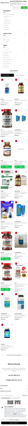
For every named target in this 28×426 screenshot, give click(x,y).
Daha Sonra (16, 7)
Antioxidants (7, 20)
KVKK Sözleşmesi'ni (6, 397)
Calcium (6, 27)
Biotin (6, 25)
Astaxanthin (7, 21)
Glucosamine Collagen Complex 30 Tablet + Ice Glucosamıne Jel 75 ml (7, 224)
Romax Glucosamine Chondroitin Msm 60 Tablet (7, 162)
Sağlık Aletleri (7, 16)
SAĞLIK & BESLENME (9, 14)
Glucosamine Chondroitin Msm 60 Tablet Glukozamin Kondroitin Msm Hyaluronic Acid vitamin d (7, 132)
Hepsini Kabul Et (14, 423)
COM (2, 160)
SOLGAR (16, 99)
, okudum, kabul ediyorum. (11, 397)
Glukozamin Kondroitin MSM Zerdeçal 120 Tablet (20, 162)
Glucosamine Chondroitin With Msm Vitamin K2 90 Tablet (21, 315)
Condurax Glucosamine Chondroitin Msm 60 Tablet (6, 315)
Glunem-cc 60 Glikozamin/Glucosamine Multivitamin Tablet (5, 193)
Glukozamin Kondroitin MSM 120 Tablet (21, 101)
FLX (1, 129)
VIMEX (2, 191)
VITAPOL (3, 344)
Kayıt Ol (25, 395)
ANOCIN (3, 221)
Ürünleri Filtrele (5, 75)
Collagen (6, 29)
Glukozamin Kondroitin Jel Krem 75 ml (21, 223)
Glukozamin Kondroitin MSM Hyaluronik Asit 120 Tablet (6, 254)
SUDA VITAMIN (18, 313)
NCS (16, 160)
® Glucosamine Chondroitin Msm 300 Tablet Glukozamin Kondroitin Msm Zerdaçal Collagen (21, 286)
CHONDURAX (18, 129)
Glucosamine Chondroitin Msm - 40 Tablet (7, 101)
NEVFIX (2, 252)
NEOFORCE (17, 191)
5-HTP (6, 18)
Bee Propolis (7, 23)
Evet (24, 7)
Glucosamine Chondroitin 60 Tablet (20, 254)
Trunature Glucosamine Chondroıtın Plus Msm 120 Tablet (7, 346)
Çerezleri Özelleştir (14, 419)
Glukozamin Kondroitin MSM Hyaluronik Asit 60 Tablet (6, 285)
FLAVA (2, 99)
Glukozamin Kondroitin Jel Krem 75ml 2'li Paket (21, 132)
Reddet (15, 414)
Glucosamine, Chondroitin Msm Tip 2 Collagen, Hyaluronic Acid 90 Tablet (21, 193)
